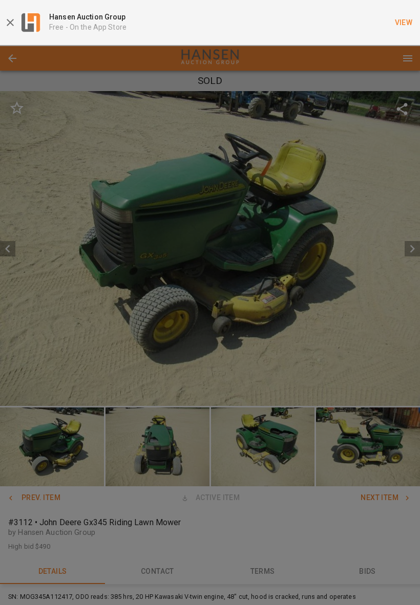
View (404, 22)
